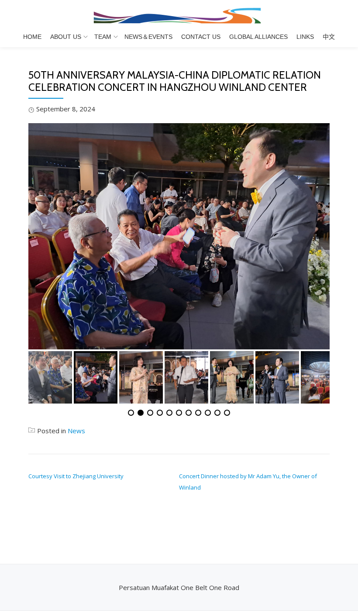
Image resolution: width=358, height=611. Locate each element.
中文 (329, 36)
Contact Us (200, 36)
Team (102, 36)
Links (305, 36)
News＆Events (148, 36)
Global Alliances (258, 36)
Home (32, 36)
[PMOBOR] (179, 15)
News (76, 430)
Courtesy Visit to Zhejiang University (76, 476)
